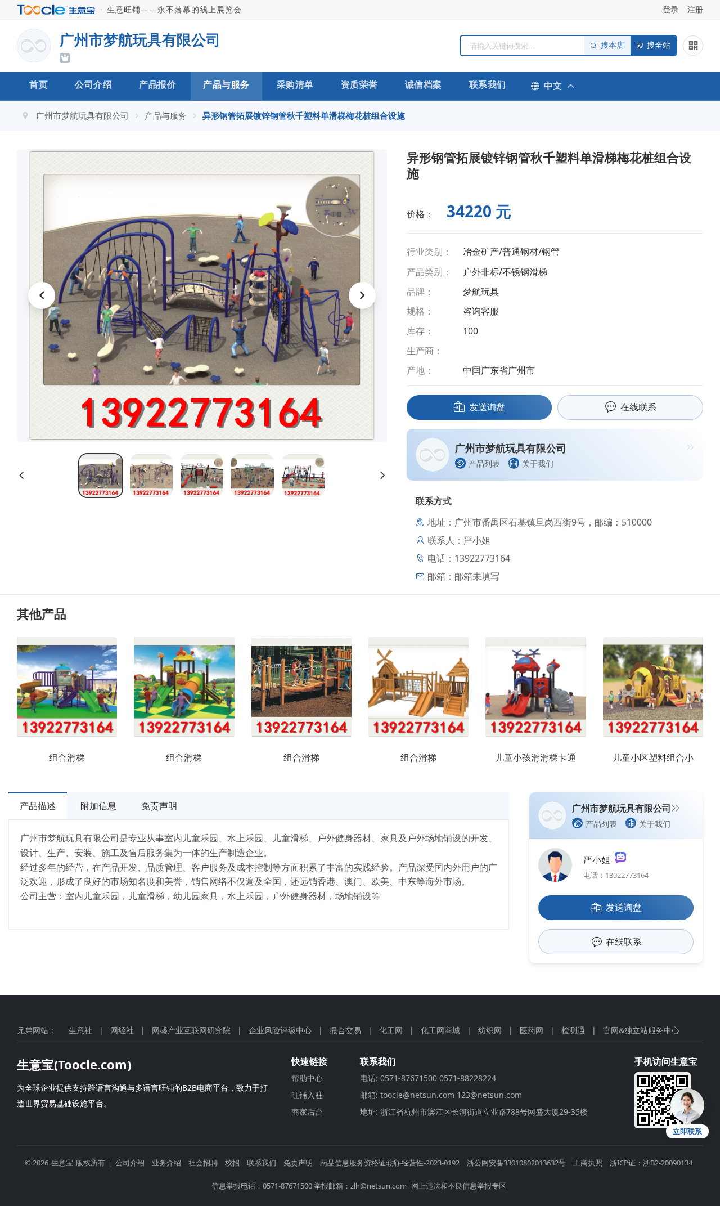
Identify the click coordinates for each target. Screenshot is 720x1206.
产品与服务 (226, 84)
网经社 (122, 1030)
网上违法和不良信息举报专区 (458, 1186)
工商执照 (587, 1163)
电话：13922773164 (616, 875)
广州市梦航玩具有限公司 (82, 115)
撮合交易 (345, 1030)
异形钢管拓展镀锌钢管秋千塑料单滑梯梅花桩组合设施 (303, 115)
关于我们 (538, 463)
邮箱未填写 (477, 576)
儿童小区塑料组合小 (653, 757)
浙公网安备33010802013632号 (516, 1163)
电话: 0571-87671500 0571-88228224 (428, 1078)
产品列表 (484, 463)
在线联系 (638, 407)
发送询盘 (487, 407)
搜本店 (612, 45)
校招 (232, 1163)
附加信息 (98, 806)
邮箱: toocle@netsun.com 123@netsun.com (441, 1095)
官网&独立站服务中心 (641, 1030)
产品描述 (38, 806)
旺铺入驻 (307, 1095)
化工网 (391, 1030)
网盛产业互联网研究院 (191, 1030)
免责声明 (159, 806)
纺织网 (490, 1030)
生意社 (80, 1030)
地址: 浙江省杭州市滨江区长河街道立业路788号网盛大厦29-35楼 (474, 1111)
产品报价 (157, 84)
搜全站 (658, 45)
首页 (38, 84)
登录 (670, 9)
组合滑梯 (67, 757)
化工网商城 (440, 1030)
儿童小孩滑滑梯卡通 (535, 757)
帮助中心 (307, 1078)
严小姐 (599, 860)
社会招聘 (203, 1163)
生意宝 (62, 1163)
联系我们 (487, 84)
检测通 (573, 1030)
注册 (695, 9)
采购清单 (295, 84)
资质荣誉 (359, 84)
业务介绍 (166, 1163)
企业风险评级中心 (280, 1030)
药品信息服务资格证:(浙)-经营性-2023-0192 (390, 1163)
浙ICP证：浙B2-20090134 (651, 1163)
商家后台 (307, 1111)
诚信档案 (423, 84)
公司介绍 (93, 84)
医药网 (531, 1030)
